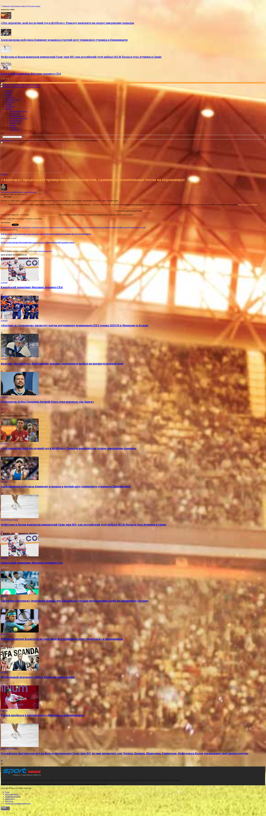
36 (2, 371)
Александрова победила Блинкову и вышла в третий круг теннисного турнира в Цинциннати (64, 40)
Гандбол (12, 125)
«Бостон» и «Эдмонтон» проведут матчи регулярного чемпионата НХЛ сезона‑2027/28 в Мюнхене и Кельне (74, 325)
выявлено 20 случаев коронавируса (43, 215)
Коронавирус (14, 114)
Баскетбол (10, 98)
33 (2, 684)
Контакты (9, 801)
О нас (7, 792)
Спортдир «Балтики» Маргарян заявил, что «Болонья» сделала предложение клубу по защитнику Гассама (74, 600)
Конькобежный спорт (18, 118)
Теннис (8, 104)
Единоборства (12, 100)
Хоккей (8, 95)
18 (2, 532)
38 (2, 722)
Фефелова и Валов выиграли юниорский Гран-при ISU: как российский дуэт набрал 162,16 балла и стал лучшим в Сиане (81, 57)
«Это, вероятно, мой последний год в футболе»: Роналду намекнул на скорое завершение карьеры (67, 23)
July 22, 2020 (147, 211)
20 (2, 294)
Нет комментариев (28, 192)
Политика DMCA (11, 794)
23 (2, 646)
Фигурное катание (17, 116)
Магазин (9, 91)
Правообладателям (13, 797)
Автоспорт (10, 107)
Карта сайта (10, 799)
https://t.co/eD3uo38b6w (247, 204)
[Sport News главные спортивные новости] (21, 776)
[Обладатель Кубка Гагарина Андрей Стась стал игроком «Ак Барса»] (20, 395)
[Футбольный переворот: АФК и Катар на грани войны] (20, 670)
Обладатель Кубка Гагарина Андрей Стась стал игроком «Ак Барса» (47, 401)
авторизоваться (45, 251)
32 (2, 409)
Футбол (8, 93)
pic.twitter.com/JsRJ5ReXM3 (133, 207)
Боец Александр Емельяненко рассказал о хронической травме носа (37, 242)
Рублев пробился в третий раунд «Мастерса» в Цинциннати (42, 715)
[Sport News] (20, 6)
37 (2, 332)
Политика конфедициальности (18, 803)
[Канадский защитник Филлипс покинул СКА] (6, 69)
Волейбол (9, 102)
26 (2, 608)
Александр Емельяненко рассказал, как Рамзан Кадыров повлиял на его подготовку (46, 234)
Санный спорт (15, 123)
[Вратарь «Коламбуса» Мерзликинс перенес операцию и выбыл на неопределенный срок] (20, 356)
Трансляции (14, 130)
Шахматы (13, 127)
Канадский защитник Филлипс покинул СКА (31, 73)
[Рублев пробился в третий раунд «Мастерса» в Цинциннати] (20, 708)
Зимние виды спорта (18, 111)
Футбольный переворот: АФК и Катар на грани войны (38, 677)
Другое (8, 109)
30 (2, 494)
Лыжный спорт (15, 120)
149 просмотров (7, 192)
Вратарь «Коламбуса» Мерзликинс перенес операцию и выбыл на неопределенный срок (62, 363)
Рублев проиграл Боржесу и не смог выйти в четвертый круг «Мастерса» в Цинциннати (62, 639)
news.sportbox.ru (18, 223)
